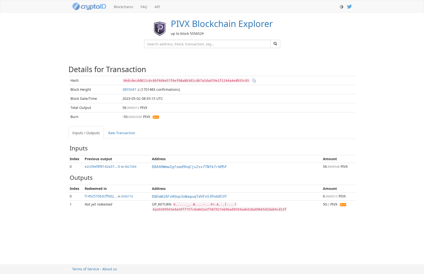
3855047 (129, 89)
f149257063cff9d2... (101, 196)
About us (109, 269)
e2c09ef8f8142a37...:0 (102, 166)
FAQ (144, 6)
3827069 (130, 167)
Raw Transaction (121, 132)
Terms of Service (85, 269)
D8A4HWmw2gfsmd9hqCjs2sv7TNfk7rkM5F (189, 167)
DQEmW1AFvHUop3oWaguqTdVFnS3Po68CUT (189, 196)
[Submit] (275, 44)
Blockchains (123, 6)
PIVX (222, 24)
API (157, 6)
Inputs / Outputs (86, 132)
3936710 (127, 196)
